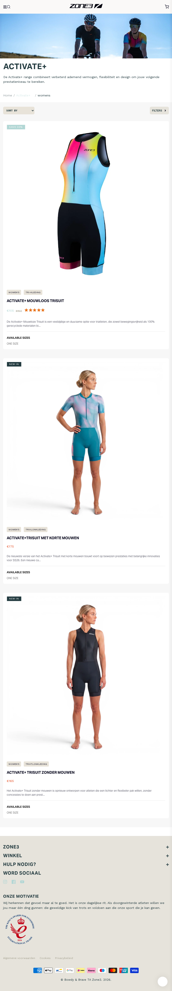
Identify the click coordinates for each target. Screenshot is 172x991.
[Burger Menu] (7, 6)
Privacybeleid (64, 958)
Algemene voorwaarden (19, 958)
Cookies (45, 958)
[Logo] (86, 7)
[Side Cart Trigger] (167, 7)
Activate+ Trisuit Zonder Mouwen (41, 772)
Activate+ (23, 95)
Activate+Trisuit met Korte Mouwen (43, 538)
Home (7, 95)
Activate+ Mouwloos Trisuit (35, 300)
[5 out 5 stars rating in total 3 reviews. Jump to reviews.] (35, 310)
